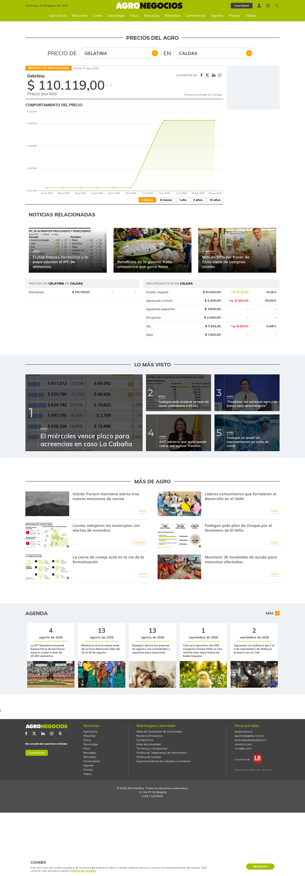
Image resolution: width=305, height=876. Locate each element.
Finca (134, 15)
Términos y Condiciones (151, 748)
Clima (97, 15)
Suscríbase (241, 5)
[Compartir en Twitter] (207, 75)
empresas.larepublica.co (250, 740)
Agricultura (58, 15)
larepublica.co (244, 731)
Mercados (152, 15)
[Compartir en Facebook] (201, 75)
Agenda (217, 15)
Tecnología (116, 15)
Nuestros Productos (149, 735)
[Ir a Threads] (60, 733)
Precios (234, 15)
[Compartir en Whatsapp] (220, 75)
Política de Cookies (148, 757)
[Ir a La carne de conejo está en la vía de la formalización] (47, 567)
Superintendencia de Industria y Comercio (163, 761)
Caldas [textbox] (188, 53)
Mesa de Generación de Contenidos (159, 731)
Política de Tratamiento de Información (161, 752)
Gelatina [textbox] (96, 53)
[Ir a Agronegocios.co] (46, 726)
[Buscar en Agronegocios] (277, 6)
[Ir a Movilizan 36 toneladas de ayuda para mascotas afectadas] (179, 567)
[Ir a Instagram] (51, 733)
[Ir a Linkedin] (43, 733)
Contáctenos (144, 740)
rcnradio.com (243, 748)
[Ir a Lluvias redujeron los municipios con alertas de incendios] (47, 535)
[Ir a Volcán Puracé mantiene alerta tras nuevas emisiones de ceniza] (47, 503)
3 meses (147, 200)
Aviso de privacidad (148, 744)
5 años (198, 200)
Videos (250, 15)
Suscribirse (36, 752)
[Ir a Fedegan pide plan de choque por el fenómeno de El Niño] (179, 535)
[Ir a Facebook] (26, 733)
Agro (143, 511)
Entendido (260, 866)
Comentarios (196, 15)
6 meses (166, 200)
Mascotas (80, 15)
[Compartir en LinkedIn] (213, 75)
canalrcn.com (243, 744)
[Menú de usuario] (259, 6)
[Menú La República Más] (268, 5)
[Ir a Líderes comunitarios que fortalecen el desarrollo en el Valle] (179, 503)
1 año (183, 200)
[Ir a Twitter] (34, 733)
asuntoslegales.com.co (249, 735)
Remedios (172, 15)
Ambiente (140, 542)
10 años (215, 200)
